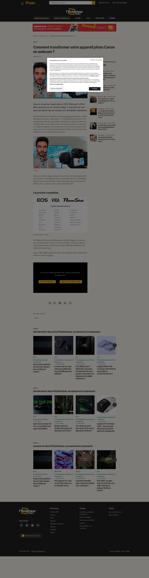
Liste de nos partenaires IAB (56, 84)
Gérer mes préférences (56, 88)
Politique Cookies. (94, 76)
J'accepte (94, 88)
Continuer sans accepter (96, 60)
